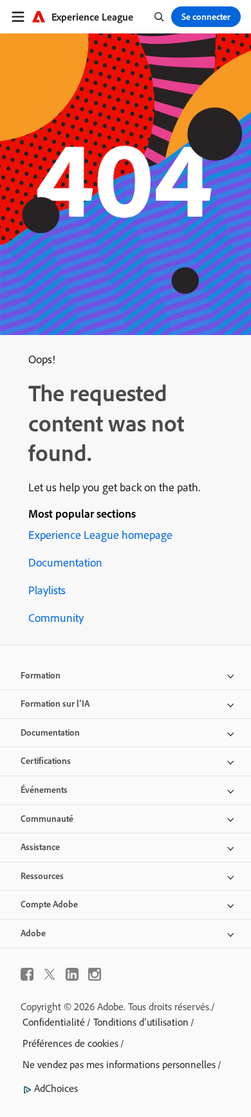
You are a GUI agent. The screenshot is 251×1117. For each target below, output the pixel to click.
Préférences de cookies (70, 1043)
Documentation (65, 562)
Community (56, 617)
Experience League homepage (100, 534)
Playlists (47, 590)
